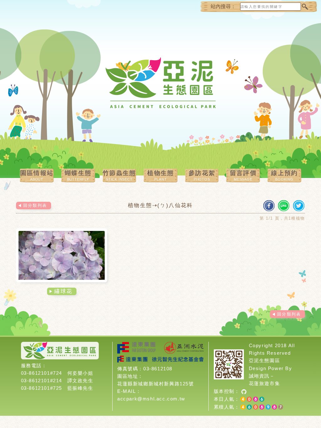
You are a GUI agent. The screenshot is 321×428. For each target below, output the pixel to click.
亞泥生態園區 (264, 360)
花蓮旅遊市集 (264, 383)
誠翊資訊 (259, 375)
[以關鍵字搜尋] (304, 6)
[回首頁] (160, 88)
